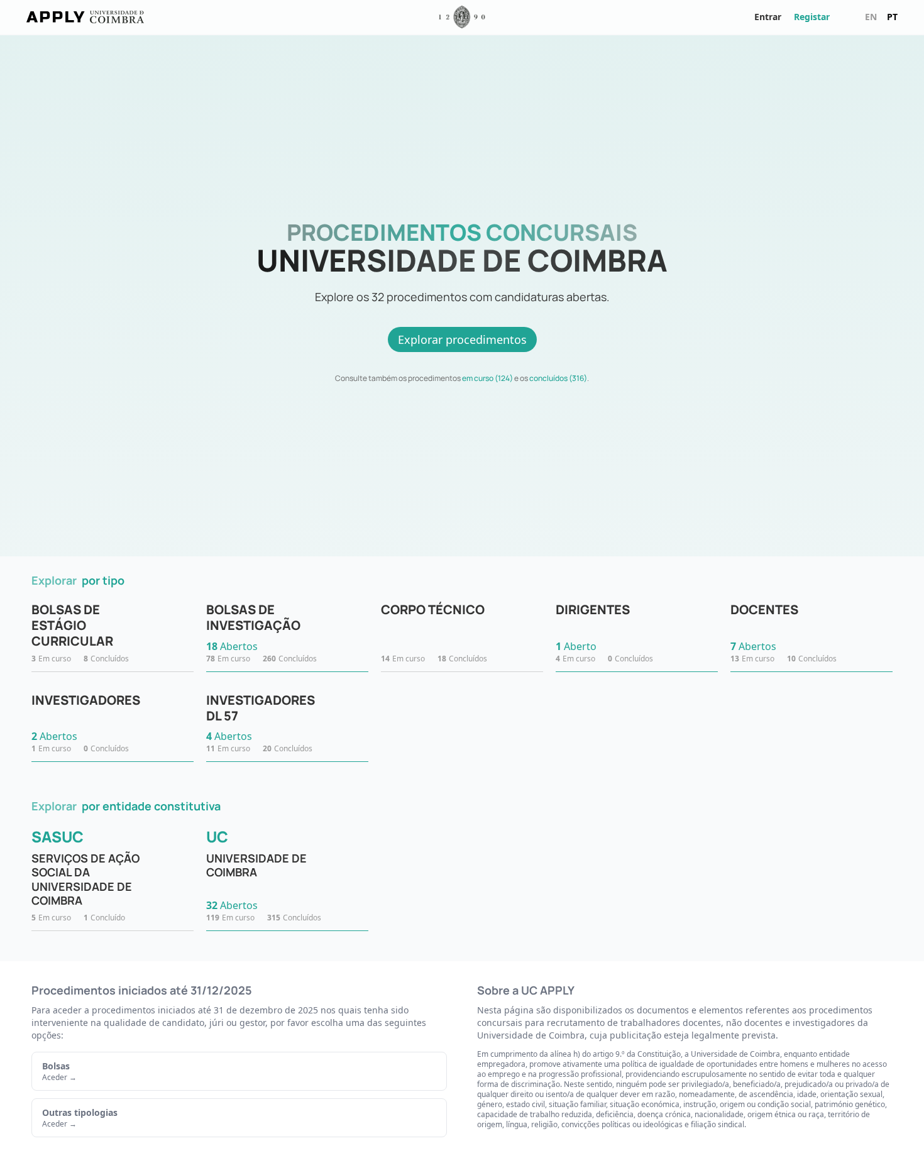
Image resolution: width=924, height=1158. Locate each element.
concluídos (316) (558, 378)
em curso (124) (487, 378)
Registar (812, 17)
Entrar (767, 17)
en (871, 17)
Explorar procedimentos (462, 339)
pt (892, 17)
